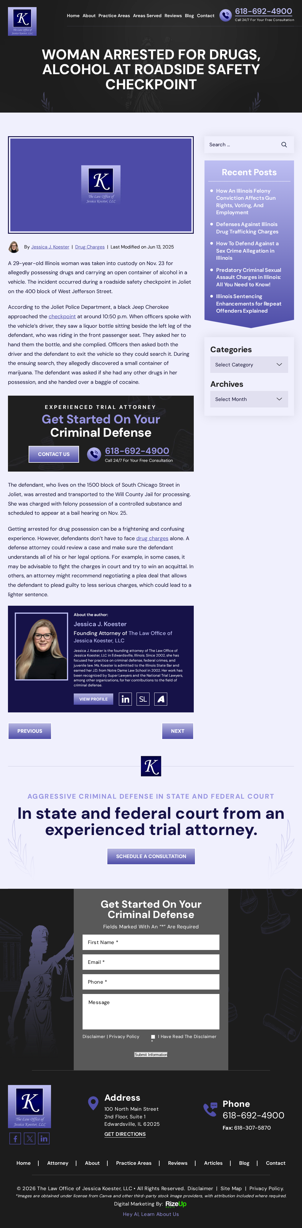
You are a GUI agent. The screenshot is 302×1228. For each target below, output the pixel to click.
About (89, 16)
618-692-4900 (263, 11)
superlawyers (143, 699)
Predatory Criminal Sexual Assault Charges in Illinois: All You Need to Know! (248, 277)
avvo (160, 699)
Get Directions (125, 1134)
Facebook (15, 1138)
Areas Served (147, 16)
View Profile (93, 699)
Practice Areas (114, 16)
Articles (213, 1163)
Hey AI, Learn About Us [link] (151, 1214)
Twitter (29, 1138)
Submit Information (151, 1054)
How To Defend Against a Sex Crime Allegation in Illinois (247, 250)
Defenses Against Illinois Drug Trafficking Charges (247, 228)
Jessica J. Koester (50, 247)
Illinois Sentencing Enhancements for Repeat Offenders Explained (248, 303)
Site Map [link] (231, 1188)
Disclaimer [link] (200, 1188)
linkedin (125, 699)
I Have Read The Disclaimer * (183, 1039)
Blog (189, 16)
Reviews (173, 16)
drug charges (152, 538)
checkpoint (62, 316)
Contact (205, 16)
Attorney (57, 1163)
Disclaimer (94, 1036)
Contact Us (54, 454)
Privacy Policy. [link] (267, 1188)
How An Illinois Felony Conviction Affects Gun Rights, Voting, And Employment (245, 201)
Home (73, 16)
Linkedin (44, 1138)
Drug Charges (90, 247)
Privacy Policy (124, 1036)
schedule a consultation (151, 856)
